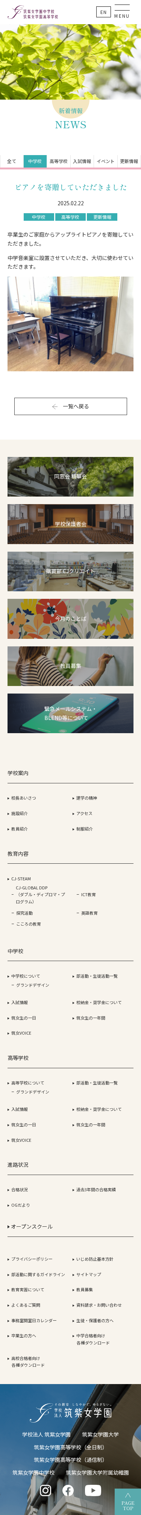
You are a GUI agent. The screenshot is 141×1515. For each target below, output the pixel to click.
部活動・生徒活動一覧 (97, 976)
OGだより (20, 1205)
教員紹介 (19, 829)
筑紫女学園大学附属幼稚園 (97, 1472)
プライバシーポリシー (32, 1259)
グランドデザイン (32, 985)
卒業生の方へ (23, 1335)
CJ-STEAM (21, 878)
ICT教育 (88, 894)
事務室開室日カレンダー (34, 1320)
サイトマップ (88, 1274)
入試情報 (82, 161)
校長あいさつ (23, 798)
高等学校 (59, 161)
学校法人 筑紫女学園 (46, 1434)
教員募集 (84, 1289)
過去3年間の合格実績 (96, 1189)
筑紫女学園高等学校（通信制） (71, 1459)
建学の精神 (86, 798)
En (103, 12)
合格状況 (19, 1189)
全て (11, 161)
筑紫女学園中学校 (33, 1472)
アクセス (84, 813)
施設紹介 (19, 813)
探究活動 (24, 913)
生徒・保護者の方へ (95, 1320)
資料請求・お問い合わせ (99, 1305)
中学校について (25, 976)
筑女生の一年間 (90, 1018)
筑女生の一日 (23, 1018)
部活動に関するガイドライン (38, 1274)
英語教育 (89, 913)
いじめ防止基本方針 (95, 1259)
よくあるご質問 (25, 1305)
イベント (106, 161)
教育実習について (27, 1289)
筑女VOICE (21, 1033)
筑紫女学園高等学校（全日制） (71, 1447)
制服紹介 (84, 829)
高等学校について (27, 1083)
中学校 (35, 161)
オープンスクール (31, 1226)
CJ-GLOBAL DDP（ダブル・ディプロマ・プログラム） (40, 894)
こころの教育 (28, 924)
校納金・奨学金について (99, 1002)
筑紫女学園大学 (100, 1434)
